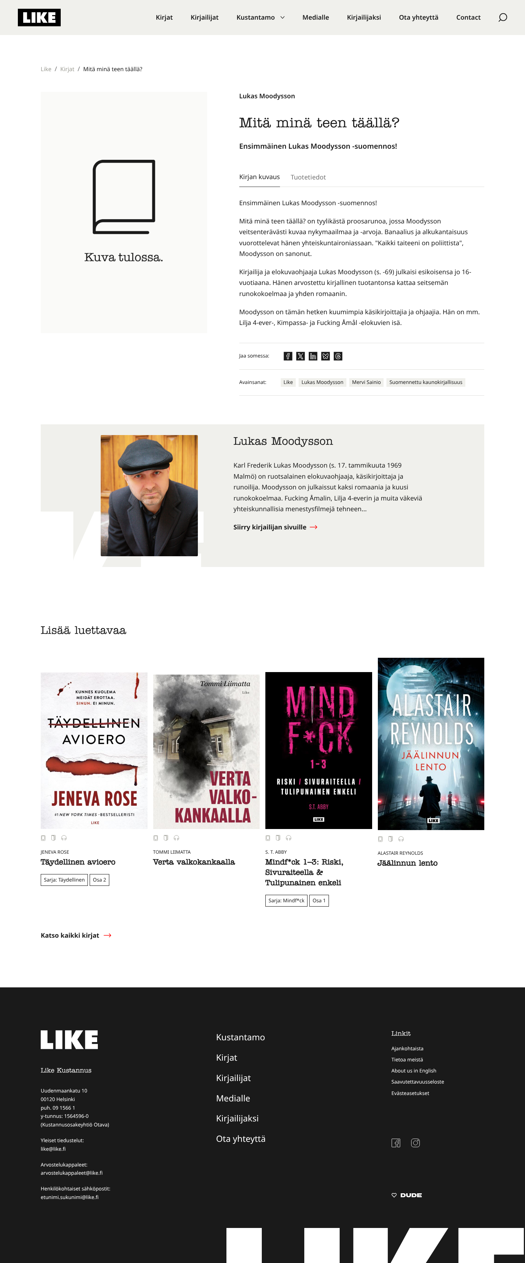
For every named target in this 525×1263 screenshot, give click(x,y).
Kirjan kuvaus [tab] (259, 176)
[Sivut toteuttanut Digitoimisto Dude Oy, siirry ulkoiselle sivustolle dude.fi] (406, 1196)
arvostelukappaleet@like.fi (71, 1173)
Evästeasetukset (410, 1093)
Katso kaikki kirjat (70, 935)
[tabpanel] (361, 263)
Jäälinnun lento (408, 864)
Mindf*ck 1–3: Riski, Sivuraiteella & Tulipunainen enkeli (304, 873)
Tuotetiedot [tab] (308, 177)
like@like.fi (53, 1149)
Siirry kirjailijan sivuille (271, 527)
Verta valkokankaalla (194, 863)
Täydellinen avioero (78, 863)
